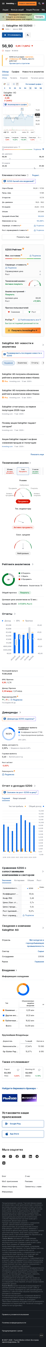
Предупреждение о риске (12, 1331)
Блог (4, 1176)
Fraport (7, 1069)
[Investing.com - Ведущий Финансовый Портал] (11, 3)
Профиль (13, 78)
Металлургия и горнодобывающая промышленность (35, 943)
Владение (24, 78)
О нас (27, 1176)
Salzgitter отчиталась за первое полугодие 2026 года (19, 408)
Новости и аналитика (33, 71)
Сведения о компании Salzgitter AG (16, 927)
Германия (39, 962)
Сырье (41, 951)
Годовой (6, 798)
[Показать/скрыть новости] (17, 84)
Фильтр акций (17, 10)
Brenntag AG (30, 1069)
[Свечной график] (4, 84)
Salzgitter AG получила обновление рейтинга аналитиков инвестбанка (20, 376)
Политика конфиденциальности (14, 1323)
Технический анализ (15, 462)
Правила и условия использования (15, 1314)
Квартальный (19, 798)
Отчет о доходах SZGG (17, 785)
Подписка (37, 149)
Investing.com (7, 446)
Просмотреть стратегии (19, 63)
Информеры (7, 1192)
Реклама (29, 1181)
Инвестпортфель (9, 1186)
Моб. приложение (10, 1181)
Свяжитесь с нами (33, 1186)
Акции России (32, 10)
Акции (5, 10)
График (15, 71)
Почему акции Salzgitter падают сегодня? (19, 425)
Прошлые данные (38, 78)
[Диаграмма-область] (8, 84)
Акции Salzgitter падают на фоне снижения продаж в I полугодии (19, 441)
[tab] (10, 471)
